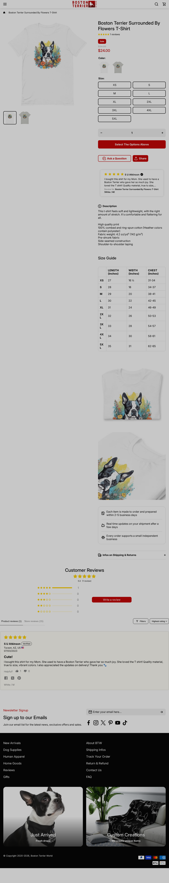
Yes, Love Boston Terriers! (109, 466)
